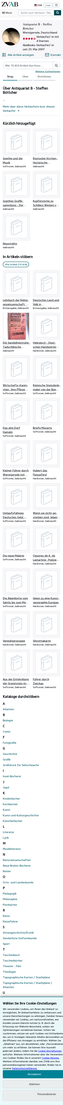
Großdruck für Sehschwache (21, 765)
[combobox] (36, 12)
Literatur (8, 832)
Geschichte (10, 754)
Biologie (8, 720)
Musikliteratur (12, 849)
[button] (56, 65)
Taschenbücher (12, 960)
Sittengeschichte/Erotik (18, 932)
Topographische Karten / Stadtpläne (26, 977)
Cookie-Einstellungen (50, 1050)
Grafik (6, 759)
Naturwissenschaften (17, 860)
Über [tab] (25, 76)
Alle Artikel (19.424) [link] (16, 264)
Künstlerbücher (12, 821)
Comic (7, 731)
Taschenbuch (11, 955)
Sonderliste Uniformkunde (20, 938)
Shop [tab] (10, 76)
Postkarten (10, 904)
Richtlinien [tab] (44, 76)
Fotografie (9, 742)
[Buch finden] (57, 12)
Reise (6, 916)
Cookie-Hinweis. (50, 1057)
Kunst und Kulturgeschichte (21, 815)
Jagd (6, 787)
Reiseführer (10, 921)
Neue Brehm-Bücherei (17, 865)
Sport (6, 943)
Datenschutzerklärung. (24, 1068)
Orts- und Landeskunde (18, 882)
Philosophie (10, 899)
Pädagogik (9, 893)
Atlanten (8, 709)
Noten (7, 871)
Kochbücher (10, 804)
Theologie (9, 971)
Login (48, 5)
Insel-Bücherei (12, 776)
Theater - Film (12, 966)
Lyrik (6, 837)
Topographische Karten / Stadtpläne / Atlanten (27, 985)
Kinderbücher (11, 798)
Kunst (6, 809)
